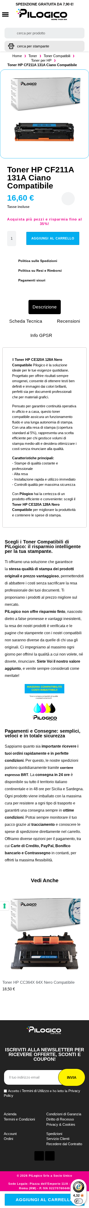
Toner (32, 56)
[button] (5, 14)
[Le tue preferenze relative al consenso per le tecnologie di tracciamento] (4, 905)
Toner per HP (41, 60)
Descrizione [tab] (45, 306)
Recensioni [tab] (68, 321)
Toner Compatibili (57, 56)
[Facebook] (39, 1156)
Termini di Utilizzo (35, 1091)
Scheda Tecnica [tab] (25, 321)
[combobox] (44, 33)
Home (17, 56)
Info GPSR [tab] (41, 335)
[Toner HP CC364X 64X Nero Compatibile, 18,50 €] (44, 942)
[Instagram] (50, 1156)
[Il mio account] (73, 14)
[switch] (78, 1201)
